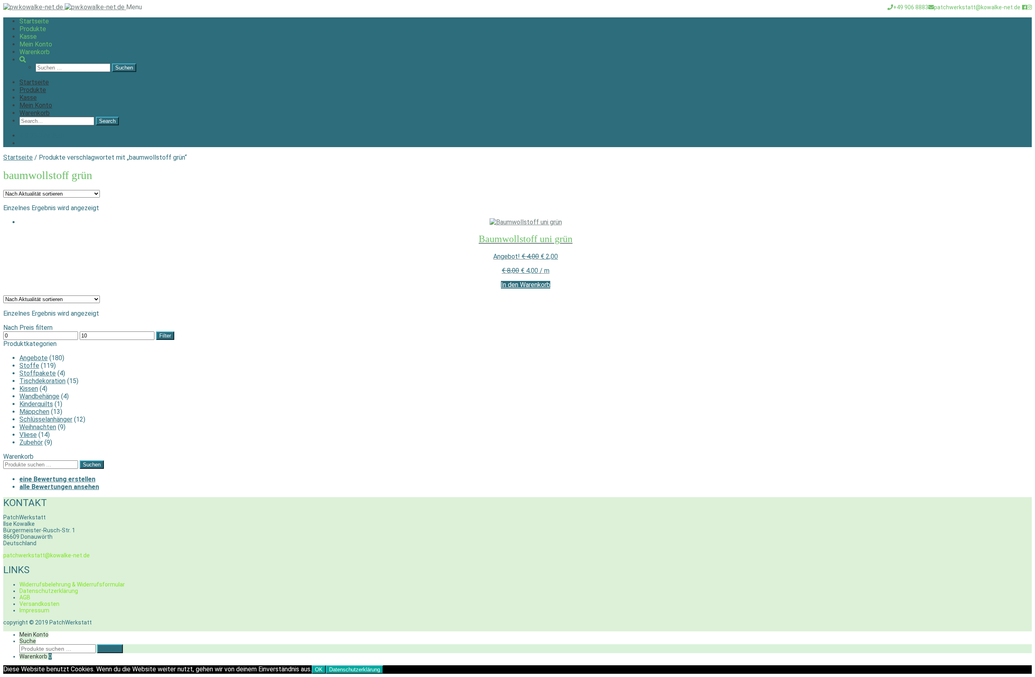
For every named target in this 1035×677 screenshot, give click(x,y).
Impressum (34, 610)
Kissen (28, 388)
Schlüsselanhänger (45, 419)
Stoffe (29, 365)
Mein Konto (35, 44)
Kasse (28, 36)
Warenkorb (34, 52)
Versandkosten (39, 604)
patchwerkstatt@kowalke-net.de (977, 7)
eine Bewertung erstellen (57, 479)
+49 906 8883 (910, 7)
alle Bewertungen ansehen (59, 487)
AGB (24, 597)
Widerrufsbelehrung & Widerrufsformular (72, 584)
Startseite (34, 21)
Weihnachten (37, 427)
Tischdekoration (42, 381)
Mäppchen (34, 411)
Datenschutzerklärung (48, 591)
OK (319, 669)
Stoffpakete (37, 373)
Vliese (28, 435)
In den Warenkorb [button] (525, 285)
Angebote (33, 358)
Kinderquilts (36, 404)
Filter (165, 336)
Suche (27, 641)
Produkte (32, 29)
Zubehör (31, 442)
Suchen (92, 465)
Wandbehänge (39, 396)
